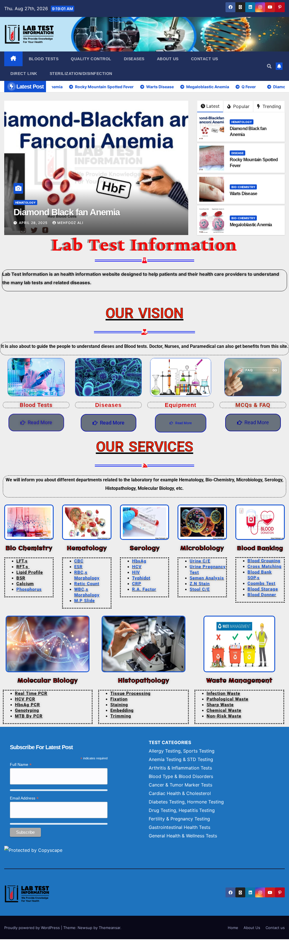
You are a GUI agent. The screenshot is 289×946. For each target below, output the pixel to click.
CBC (79, 561)
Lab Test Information (144, 244)
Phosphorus (29, 589)
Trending (271, 106)
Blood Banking (260, 548)
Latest (213, 106)
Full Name (21, 764)
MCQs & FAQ (252, 405)
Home (233, 927)
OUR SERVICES (144, 447)
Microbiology (202, 548)
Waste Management (239, 681)
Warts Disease (243, 193)
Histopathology (143, 681)
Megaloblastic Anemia (251, 224)
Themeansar (109, 927)
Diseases (134, 59)
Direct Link (23, 73)
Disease (21, 202)
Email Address (24, 798)
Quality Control (91, 59)
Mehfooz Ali (80, 223)
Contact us (204, 59)
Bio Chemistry (29, 548)
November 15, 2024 (38, 223)
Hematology (241, 122)
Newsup (85, 927)
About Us (168, 59)
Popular (240, 106)
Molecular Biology (47, 681)
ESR (78, 566)
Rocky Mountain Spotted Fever (74, 212)
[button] (269, 66)
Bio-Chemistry (243, 187)
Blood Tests (44, 59)
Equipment (180, 405)
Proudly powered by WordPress (32, 927)
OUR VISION (144, 313)
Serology (144, 548)
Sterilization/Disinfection (81, 73)
